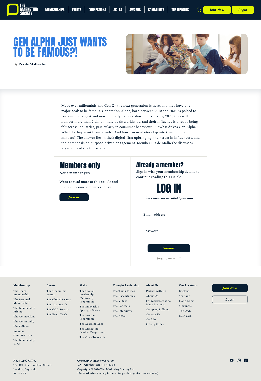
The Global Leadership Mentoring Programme (87, 296)
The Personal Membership (21, 301)
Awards (135, 9)
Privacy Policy (155, 324)
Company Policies (157, 309)
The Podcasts (121, 306)
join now (186, 198)
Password (151, 231)
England (184, 291)
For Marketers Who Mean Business (158, 303)
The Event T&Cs (57, 314)
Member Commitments (22, 333)
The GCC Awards (58, 309)
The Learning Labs (91, 324)
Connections (97, 9)
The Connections (24, 316)
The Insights (180, 9)
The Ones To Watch (92, 337)
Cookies (151, 319)
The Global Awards (59, 299)
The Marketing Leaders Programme (92, 330)
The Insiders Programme (87, 317)
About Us (152, 296)
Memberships (54, 9)
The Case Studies (124, 296)
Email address (154, 214)
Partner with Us (156, 291)
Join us (74, 197)
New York (185, 316)
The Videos (120, 301)
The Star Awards (57, 304)
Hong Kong (186, 301)
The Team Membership (21, 293)
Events (76, 9)
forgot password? (169, 258)
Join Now (217, 9)
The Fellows (21, 326)
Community (156, 9)
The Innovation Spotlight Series (90, 308)
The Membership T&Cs (24, 342)
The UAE (185, 311)
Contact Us (153, 314)
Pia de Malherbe (32, 64)
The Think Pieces (124, 291)
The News (119, 316)
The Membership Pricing (24, 310)
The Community (23, 321)
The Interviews (122, 311)
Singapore (185, 306)
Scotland (184, 296)
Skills (117, 9)
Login (242, 9)
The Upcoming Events (56, 293)
